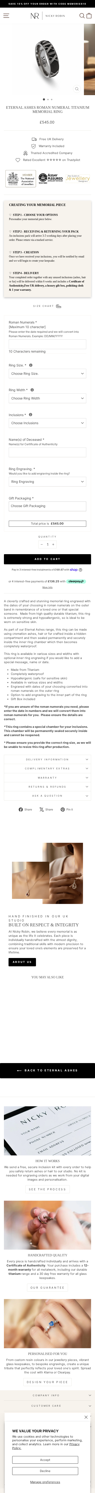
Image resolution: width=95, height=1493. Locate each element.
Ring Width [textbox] (34, 390)
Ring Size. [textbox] (33, 365)
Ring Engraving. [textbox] (39, 471)
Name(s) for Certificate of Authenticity (33, 444)
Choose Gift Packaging (28, 506)
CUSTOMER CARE (46, 1405)
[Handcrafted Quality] (47, 1225)
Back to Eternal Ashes (50, 1070)
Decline (45, 1471)
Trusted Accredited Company (51, 153)
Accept (45, 1460)
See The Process (47, 1189)
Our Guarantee (47, 1287)
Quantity (47, 536)
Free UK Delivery (51, 139)
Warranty (47, 777)
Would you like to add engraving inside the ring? (39, 473)
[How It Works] (47, 1130)
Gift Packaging (21, 498)
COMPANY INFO (46, 1395)
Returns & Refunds (48, 786)
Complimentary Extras (47, 768)
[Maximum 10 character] (44, 329)
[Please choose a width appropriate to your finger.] (32, 390)
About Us (22, 962)
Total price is (47, 523)
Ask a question (47, 795)
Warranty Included (51, 146)
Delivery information (47, 759)
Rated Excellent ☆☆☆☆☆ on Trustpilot (51, 160)
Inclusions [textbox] (33, 415)
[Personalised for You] (47, 1323)
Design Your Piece (47, 1382)
